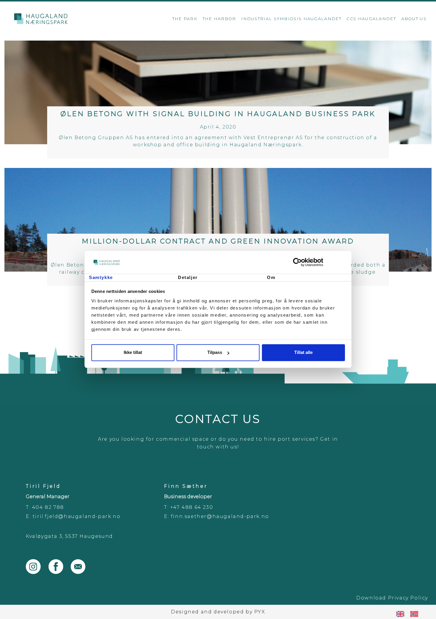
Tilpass (214, 352)
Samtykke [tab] (101, 277)
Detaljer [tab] (188, 277)
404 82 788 (48, 507)
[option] (415, 614)
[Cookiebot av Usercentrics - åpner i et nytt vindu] (319, 262)
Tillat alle (303, 352)
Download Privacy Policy (392, 598)
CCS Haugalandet (371, 18)
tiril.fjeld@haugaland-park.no (76, 516)
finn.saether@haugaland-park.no (220, 516)
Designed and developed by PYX (218, 612)
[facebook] (59, 572)
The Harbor (219, 18)
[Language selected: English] (410, 614)
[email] (81, 572)
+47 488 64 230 (191, 507)
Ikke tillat (133, 352)
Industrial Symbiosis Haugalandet (291, 18)
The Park (184, 18)
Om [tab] (271, 277)
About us (414, 18)
